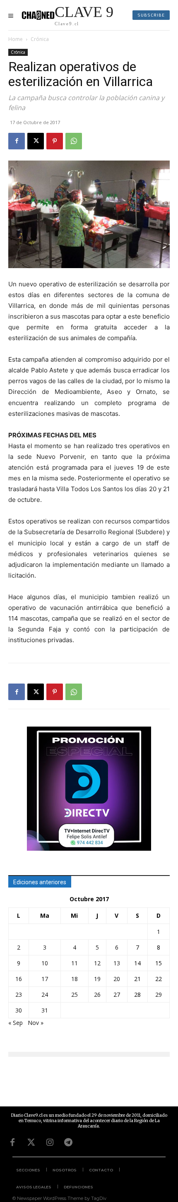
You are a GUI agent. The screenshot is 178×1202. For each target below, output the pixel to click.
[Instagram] (50, 1142)
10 (44, 963)
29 (158, 994)
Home (15, 39)
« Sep (15, 1023)
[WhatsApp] (73, 141)
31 (44, 1010)
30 (18, 1010)
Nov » (35, 1023)
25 (74, 994)
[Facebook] (16, 141)
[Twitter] (31, 1142)
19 (97, 979)
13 (116, 963)
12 (97, 963)
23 (18, 994)
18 (74, 979)
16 (18, 979)
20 (116, 979)
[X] (35, 141)
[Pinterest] (54, 141)
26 (97, 994)
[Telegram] (68, 1142)
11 (74, 963)
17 (44, 979)
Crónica (40, 39)
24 (44, 994)
